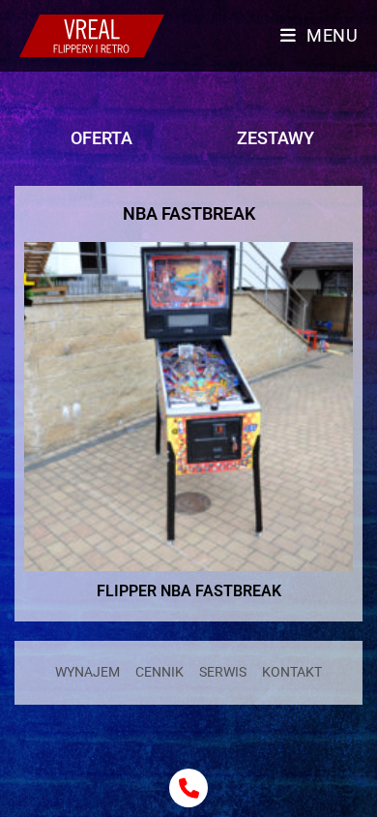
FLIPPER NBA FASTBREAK (189, 591)
